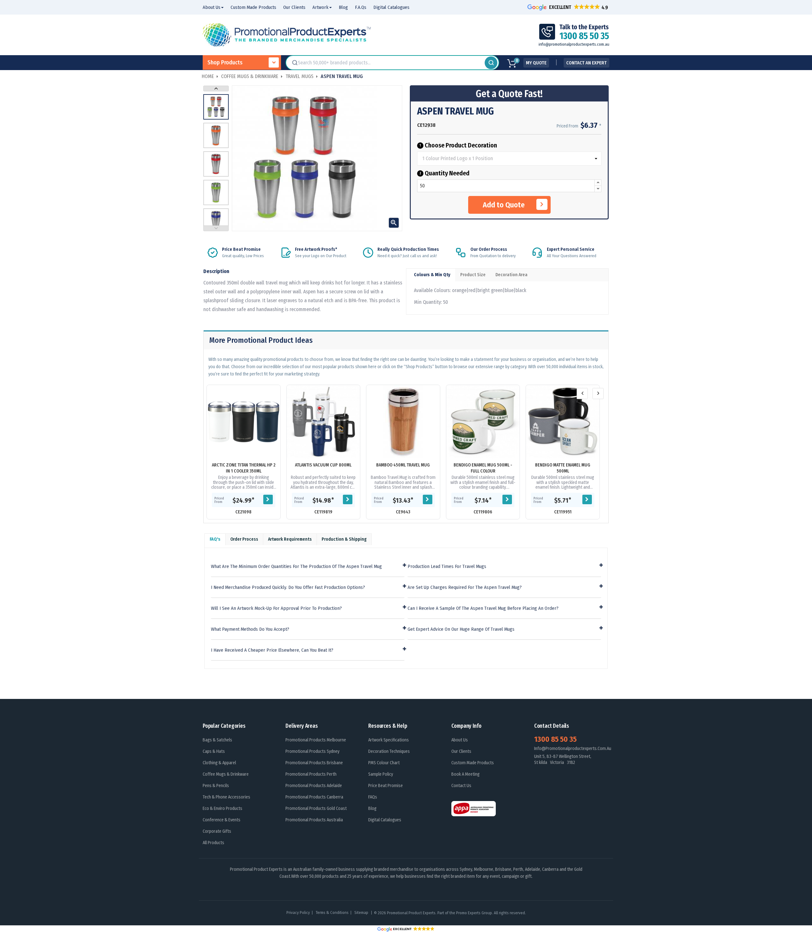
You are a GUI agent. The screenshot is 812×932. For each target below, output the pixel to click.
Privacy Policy (298, 912)
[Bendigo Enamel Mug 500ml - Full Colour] (483, 422)
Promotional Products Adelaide (313, 785)
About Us (459, 740)
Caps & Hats (214, 751)
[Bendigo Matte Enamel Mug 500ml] (562, 422)
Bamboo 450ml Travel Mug (403, 465)
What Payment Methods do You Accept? (250, 629)
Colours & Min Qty (432, 274)
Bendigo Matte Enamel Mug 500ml (562, 468)
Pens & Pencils (216, 785)
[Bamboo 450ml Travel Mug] (403, 422)
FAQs (372, 797)
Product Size (473, 274)
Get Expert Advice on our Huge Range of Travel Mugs (461, 629)
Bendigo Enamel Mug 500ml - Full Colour (483, 468)
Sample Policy (380, 774)
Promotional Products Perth (311, 774)
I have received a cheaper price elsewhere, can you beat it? (272, 650)
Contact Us (461, 785)
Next (216, 88)
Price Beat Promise (385, 785)
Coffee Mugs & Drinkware (226, 774)
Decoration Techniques (389, 751)
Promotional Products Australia (314, 820)
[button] (568, 7)
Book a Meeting (465, 774)
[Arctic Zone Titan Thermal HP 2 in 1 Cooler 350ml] (243, 422)
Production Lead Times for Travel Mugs (447, 566)
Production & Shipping (344, 539)
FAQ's (215, 539)
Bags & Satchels (217, 740)
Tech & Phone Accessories (226, 797)
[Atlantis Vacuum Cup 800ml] (323, 422)
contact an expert (586, 63)
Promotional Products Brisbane (314, 763)
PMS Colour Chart (384, 763)
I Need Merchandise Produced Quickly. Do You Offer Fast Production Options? (288, 587)
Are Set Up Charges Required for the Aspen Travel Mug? (465, 587)
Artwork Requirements (290, 539)
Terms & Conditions (332, 912)
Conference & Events (221, 820)
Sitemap (361, 912)
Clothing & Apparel (219, 763)
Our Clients (461, 751)
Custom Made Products (472, 763)
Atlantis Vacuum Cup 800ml (323, 465)
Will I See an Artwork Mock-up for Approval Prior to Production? (276, 608)
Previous (216, 228)
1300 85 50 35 (555, 739)
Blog (372, 808)
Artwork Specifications (388, 740)
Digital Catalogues (384, 820)
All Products (213, 842)
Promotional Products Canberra (314, 797)
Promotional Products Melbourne (315, 740)
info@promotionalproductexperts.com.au (574, 44)
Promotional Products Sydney (312, 751)
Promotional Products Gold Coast (316, 808)
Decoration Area (511, 274)
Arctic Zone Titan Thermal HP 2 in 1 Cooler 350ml (243, 468)
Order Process (244, 539)
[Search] (491, 62)
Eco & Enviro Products (222, 808)
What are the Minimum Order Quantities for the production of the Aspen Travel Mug (296, 566)
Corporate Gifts (217, 831)
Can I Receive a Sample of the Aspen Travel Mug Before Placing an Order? (483, 608)
